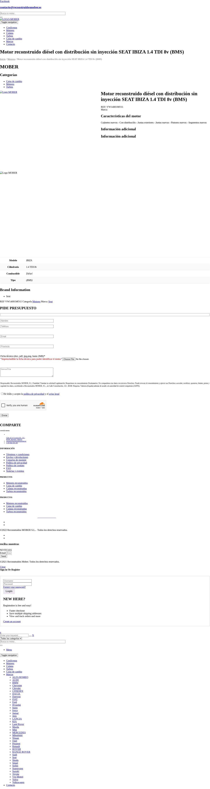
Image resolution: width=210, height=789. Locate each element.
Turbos (9, 87)
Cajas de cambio (14, 81)
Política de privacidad (24, 517)
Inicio (3, 59)
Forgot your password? (14, 587)
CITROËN (17, 691)
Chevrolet (17, 685)
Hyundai (16, 705)
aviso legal (54, 394)
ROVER (16, 749)
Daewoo (16, 696)
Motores (11, 59)
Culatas (9, 666)
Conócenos (11, 660)
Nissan (15, 738)
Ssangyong (17, 768)
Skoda (15, 760)
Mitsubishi (17, 735)
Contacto (10, 785)
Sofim (15, 765)
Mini (14, 729)
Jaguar (15, 713)
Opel (14, 741)
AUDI (15, 680)
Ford (14, 702)
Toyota (15, 774)
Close (3, 567)
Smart (15, 763)
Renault (16, 746)
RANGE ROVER (21, 752)
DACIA (16, 694)
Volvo (15, 779)
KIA (14, 721)
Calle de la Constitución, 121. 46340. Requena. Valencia (15, 438)
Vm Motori (17, 776)
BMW (15, 682)
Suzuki (15, 771)
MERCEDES (19, 732)
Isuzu (15, 707)
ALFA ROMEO (20, 677)
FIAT (15, 699)
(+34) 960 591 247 (12, 443)
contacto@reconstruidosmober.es (20, 7)
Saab (14, 754)
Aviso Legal (6, 517)
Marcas (9, 674)
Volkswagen (18, 782)
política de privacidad (34, 394)
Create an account (12, 621)
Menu (9, 649)
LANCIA (17, 718)
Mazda (15, 727)
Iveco (15, 710)
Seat (50, 301)
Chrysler (16, 688)
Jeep (14, 716)
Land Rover (18, 724)
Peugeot (16, 743)
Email (3, 553)
